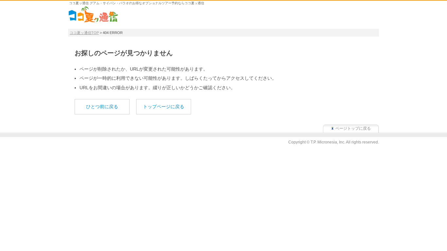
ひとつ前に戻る (102, 106)
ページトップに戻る (353, 128)
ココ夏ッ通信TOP (84, 33)
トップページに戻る (163, 106)
